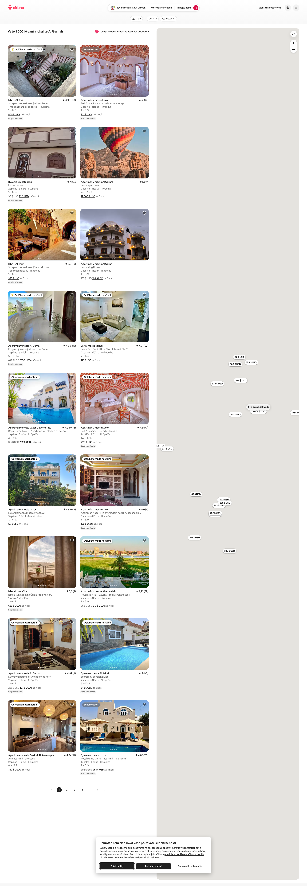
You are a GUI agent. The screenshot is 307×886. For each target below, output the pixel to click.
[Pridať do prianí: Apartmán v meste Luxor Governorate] (72, 376)
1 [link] (59, 789)
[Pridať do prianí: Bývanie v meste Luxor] (72, 131)
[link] (52, 789)
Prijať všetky (117, 866)
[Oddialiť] (293, 49)
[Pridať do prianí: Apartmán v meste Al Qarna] (144, 212)
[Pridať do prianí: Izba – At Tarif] (72, 49)
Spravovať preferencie (190, 866)
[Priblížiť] (293, 43)
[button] (14, 114)
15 (97, 789)
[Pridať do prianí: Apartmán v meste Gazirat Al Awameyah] (72, 704)
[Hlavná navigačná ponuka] (296, 7)
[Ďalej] (105, 789)
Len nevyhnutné (153, 866)
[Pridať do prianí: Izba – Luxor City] (72, 540)
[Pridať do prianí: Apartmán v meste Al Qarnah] (144, 131)
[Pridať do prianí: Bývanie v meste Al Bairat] (144, 622)
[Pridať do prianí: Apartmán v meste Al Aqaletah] (144, 540)
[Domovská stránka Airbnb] (16, 7)
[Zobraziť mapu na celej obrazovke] (293, 34)
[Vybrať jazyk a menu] (288, 7)
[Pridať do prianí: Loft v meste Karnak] (144, 294)
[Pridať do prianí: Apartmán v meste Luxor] (144, 49)
